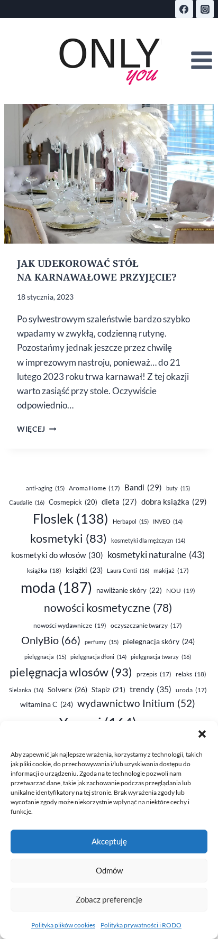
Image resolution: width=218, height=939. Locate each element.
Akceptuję (109, 841)
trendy (150, 689)
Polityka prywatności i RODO (141, 925)
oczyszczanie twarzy (146, 625)
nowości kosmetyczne (108, 608)
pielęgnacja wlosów (71, 672)
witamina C (46, 704)
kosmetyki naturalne (156, 554)
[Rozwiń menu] (201, 60)
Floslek (70, 518)
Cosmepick (73, 502)
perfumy (102, 641)
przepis (154, 674)
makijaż (171, 570)
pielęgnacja (45, 656)
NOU (180, 590)
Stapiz (108, 689)
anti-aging (45, 488)
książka (44, 570)
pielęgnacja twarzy (161, 656)
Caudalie (26, 502)
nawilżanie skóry (129, 590)
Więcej (36, 429)
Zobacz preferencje (109, 899)
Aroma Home (94, 488)
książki (84, 570)
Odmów (109, 870)
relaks (191, 674)
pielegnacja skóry (159, 641)
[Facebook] (184, 9)
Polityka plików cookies (63, 925)
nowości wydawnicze (69, 625)
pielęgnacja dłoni (98, 656)
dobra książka (174, 501)
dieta (119, 501)
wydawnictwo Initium (136, 703)
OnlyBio (50, 640)
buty (178, 488)
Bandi (143, 487)
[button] (202, 734)
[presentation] (109, 174)
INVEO (168, 521)
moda (56, 587)
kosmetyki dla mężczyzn (148, 540)
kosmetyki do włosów (57, 555)
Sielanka (26, 689)
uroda (191, 690)
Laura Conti (128, 570)
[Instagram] (205, 9)
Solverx (67, 689)
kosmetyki (68, 538)
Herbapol (131, 521)
